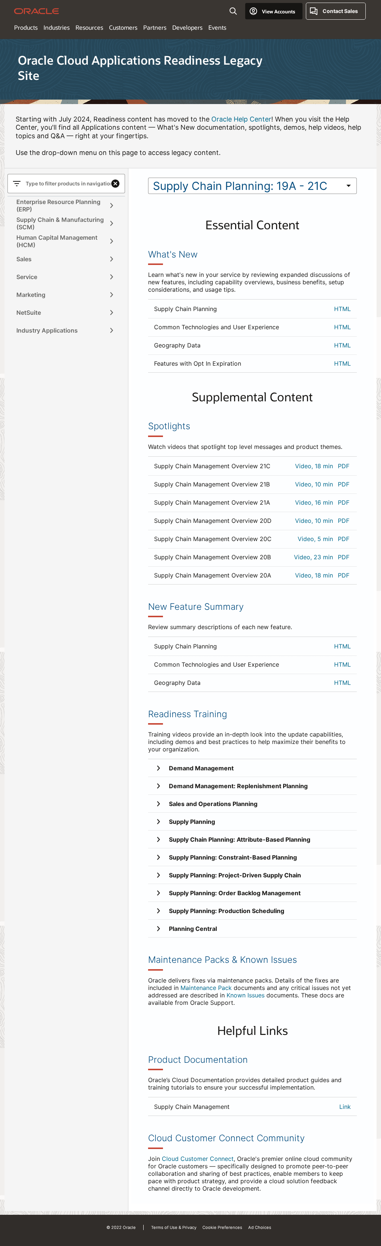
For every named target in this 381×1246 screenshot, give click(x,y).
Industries (57, 27)
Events (217, 27)
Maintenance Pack (206, 987)
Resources (89, 27)
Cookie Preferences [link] (222, 1227)
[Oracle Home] (36, 11)
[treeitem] (61, 205)
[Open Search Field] (233, 11)
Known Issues (246, 995)
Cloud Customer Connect (198, 1158)
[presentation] (111, 205)
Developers (187, 27)
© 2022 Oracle (121, 1227)
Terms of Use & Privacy (173, 1227)
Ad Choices (259, 1227)
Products (26, 27)
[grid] (252, 336)
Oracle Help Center (241, 119)
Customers (123, 27)
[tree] (66, 268)
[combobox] (244, 186)
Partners (154, 27)
